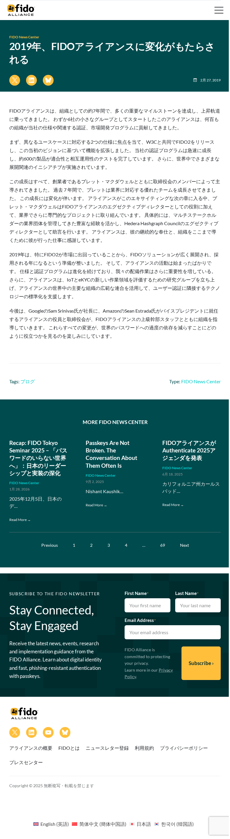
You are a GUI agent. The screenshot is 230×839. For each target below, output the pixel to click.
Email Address (140, 620)
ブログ (27, 381)
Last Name (187, 593)
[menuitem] (51, 823)
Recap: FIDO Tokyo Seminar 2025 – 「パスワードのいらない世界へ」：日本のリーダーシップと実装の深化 (38, 457)
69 (162, 545)
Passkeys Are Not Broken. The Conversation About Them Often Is (111, 454)
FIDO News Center (24, 37)
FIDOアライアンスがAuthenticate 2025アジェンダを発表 (189, 450)
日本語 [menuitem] (144, 824)
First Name (137, 593)
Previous (49, 545)
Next (184, 545)
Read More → (20, 519)
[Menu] (218, 10)
